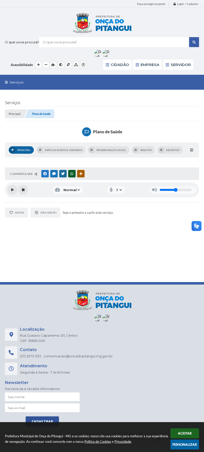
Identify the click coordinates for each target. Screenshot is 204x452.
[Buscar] (194, 42)
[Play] (12, 190)
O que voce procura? (22, 42)
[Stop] (23, 190)
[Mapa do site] (76, 65)
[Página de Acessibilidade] (83, 65)
